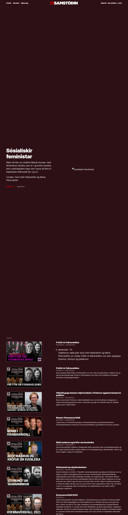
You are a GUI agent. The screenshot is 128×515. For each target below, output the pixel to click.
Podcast (10, 186)
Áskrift (103, 3)
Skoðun (16, 3)
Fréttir (8, 3)
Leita (120, 3)
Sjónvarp (24, 3)
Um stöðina (112, 3)
